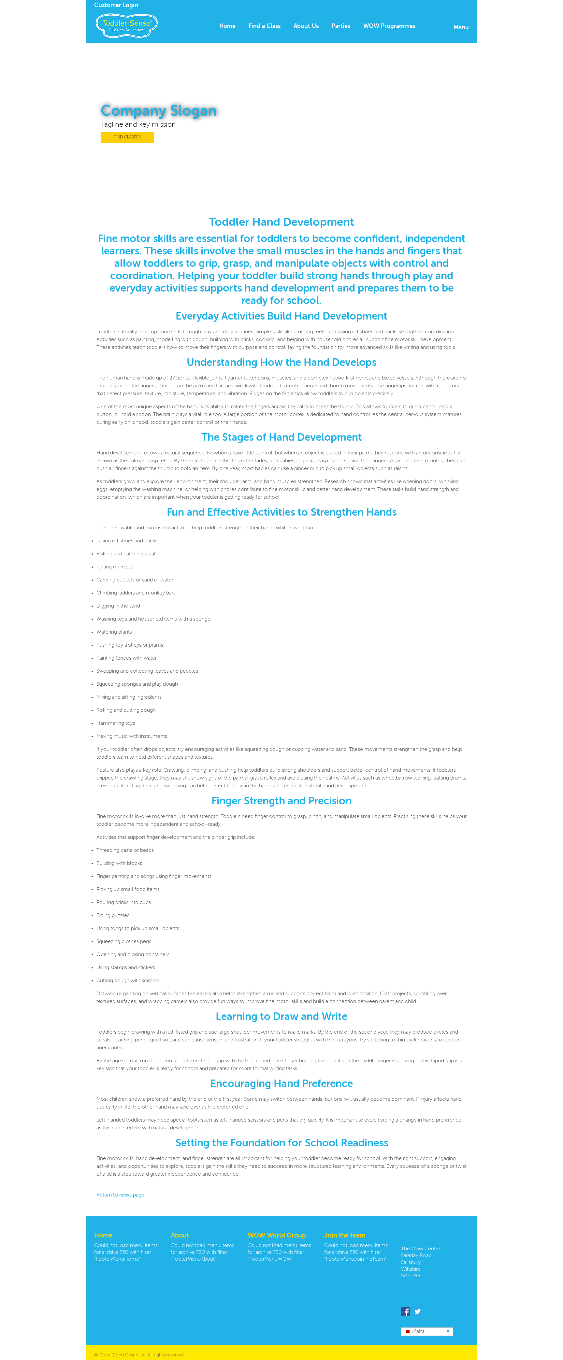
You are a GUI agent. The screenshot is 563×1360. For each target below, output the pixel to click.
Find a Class (265, 26)
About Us (306, 26)
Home (227, 26)
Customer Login (116, 5)
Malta (418, 1331)
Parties (341, 26)
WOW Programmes (389, 26)
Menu (461, 28)
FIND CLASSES (127, 137)
